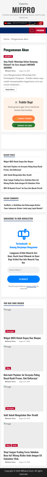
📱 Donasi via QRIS (23, 125)
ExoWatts (7, 205)
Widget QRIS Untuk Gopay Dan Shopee (18, 161)
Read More (11, 90)
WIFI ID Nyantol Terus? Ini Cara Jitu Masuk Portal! (23, 188)
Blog (8, 368)
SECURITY (8, 56)
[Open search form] (26, 30)
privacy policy (31, 286)
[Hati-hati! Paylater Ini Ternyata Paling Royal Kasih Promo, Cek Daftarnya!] (23, 358)
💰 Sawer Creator (23, 118)
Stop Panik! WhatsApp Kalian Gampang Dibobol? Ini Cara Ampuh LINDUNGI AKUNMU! (21, 64)
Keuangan (10, 331)
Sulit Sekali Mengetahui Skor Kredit (18, 174)
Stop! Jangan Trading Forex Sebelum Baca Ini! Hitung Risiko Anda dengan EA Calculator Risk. (23, 455)
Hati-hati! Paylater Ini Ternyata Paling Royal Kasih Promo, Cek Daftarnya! (22, 376)
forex (15, 445)
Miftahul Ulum (10, 71)
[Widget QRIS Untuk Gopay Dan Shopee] (23, 321)
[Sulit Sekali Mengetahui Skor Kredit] (23, 398)
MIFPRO (23, 9)
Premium (40, 30)
